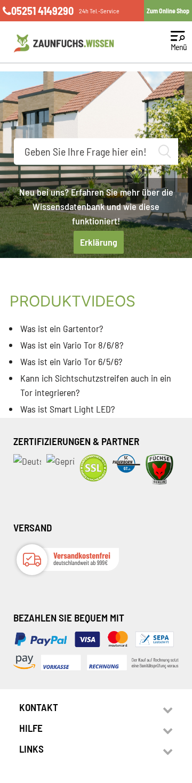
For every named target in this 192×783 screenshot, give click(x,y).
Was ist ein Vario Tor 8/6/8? (71, 345)
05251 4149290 (42, 10)
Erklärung (98, 242)
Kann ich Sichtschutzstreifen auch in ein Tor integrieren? (95, 385)
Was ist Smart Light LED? (67, 409)
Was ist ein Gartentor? (61, 328)
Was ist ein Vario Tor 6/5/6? (71, 361)
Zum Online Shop (168, 10)
